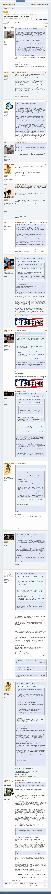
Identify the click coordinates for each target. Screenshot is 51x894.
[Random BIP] (4, 803)
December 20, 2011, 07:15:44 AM (20, 330)
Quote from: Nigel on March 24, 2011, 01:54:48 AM (25, 667)
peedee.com (34, 631)
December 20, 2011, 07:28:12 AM (20, 391)
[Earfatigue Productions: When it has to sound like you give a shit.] (4, 207)
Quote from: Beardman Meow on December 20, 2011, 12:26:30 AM (30, 268)
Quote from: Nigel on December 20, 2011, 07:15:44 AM (26, 466)
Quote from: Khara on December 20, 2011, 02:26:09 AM (26, 144)
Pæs (5, 26)
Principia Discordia (9, 4)
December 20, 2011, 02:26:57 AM (20, 100)
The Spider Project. (18, 211)
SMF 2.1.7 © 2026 (5, 892)
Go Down (5, 22)
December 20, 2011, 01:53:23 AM (20, 26)
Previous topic (39, 19)
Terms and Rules (42, 892)
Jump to (31, 885)
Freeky (6, 391)
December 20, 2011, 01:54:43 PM (20, 780)
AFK (5, 532)
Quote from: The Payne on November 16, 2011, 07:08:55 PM (27, 660)
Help (38, 892)
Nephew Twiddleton (9, 164)
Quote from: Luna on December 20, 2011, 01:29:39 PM (26, 683)
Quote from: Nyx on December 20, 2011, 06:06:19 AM (26, 332)
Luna (5, 571)
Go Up (5, 880)
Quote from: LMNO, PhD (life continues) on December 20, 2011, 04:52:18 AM (30, 224)
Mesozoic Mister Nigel (8, 256)
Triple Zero (7, 780)
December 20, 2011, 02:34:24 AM (20, 142)
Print (46, 22)
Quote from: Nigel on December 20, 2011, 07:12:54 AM (26, 393)
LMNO (6, 184)
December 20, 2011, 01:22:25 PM (20, 531)
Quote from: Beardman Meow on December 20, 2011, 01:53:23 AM (28, 782)
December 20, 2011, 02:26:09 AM (20, 72)
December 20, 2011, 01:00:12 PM (20, 463)
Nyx (5, 222)
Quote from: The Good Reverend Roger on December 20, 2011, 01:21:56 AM (29, 258)
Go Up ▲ (47, 892)
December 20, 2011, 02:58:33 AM (20, 164)
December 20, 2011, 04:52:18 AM (20, 184)
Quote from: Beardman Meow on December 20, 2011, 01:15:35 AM (29, 261)
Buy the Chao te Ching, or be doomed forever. (23, 212)
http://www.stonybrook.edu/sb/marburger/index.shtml (24, 214)
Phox (5, 101)
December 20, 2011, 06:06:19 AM (20, 222)
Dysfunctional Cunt (9, 72)
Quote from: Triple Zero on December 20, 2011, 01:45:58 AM (27, 28)
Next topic (45, 19)
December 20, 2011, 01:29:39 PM (20, 570)
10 (20, 22)
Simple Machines (10, 892)
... (19, 22)
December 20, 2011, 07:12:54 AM (20, 255)
